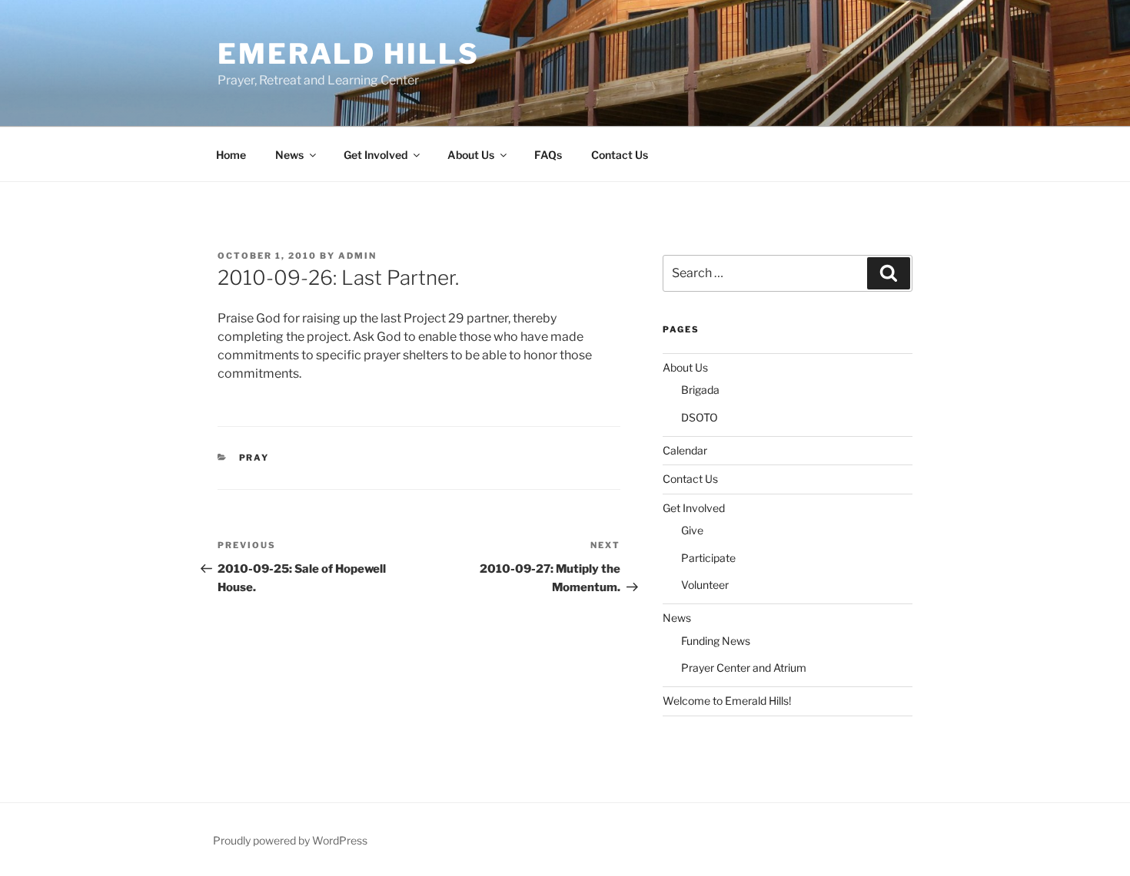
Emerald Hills (348, 54)
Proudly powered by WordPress (290, 840)
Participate (708, 557)
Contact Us (619, 154)
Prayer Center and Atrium (743, 667)
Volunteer (705, 584)
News (289, 154)
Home (231, 154)
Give (692, 530)
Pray (254, 457)
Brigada (700, 389)
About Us (470, 154)
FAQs (548, 154)
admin (357, 255)
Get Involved (375, 154)
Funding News (715, 640)
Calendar (685, 450)
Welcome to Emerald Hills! (727, 700)
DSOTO (699, 417)
